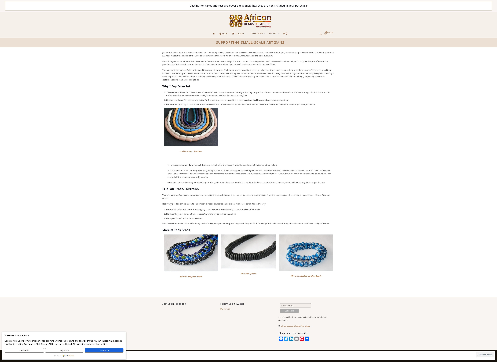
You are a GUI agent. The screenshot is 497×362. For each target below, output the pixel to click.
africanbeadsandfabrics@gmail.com (296, 326)
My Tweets (225, 308)
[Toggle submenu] (276, 41)
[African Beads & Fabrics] (250, 21)
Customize (24, 350)
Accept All (104, 350)
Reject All (64, 350)
